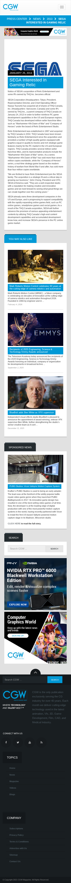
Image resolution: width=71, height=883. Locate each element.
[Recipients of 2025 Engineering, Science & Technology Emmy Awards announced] (35, 329)
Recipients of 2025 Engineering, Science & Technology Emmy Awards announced (30, 350)
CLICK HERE (14, 523)
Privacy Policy (16, 835)
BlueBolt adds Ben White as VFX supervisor (31, 412)
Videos (12, 788)
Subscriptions (16, 828)
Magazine (14, 781)
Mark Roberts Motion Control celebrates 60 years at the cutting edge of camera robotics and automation (35, 287)
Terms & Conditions (19, 841)
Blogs (12, 794)
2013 (50, 18)
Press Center (17, 18)
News (37, 18)
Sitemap (13, 855)
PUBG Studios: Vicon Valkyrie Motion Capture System (34, 486)
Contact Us (15, 861)
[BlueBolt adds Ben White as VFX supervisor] (35, 392)
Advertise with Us (18, 848)
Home (12, 768)
